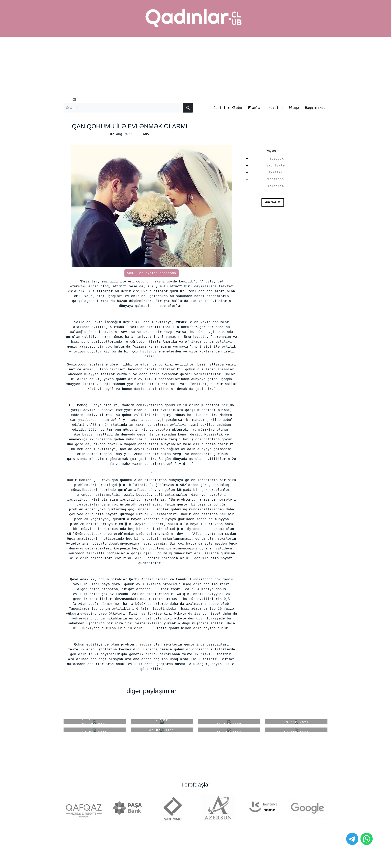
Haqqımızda (315, 108)
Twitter (275, 172)
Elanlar (255, 108)
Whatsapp (275, 179)
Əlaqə (294, 108)
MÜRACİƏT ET (272, 202)
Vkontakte (275, 165)
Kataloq (275, 108)
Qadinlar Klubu (227, 108)
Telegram (275, 186)
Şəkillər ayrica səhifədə (151, 273)
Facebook (275, 158)
